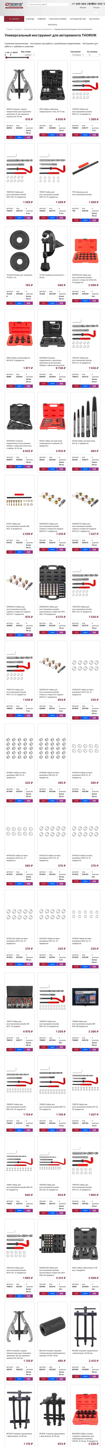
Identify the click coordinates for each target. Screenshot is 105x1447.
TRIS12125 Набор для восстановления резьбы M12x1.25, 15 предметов (82, 609)
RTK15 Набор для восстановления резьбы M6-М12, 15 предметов (18, 526)
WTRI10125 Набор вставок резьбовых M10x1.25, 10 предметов (82, 692)
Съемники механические (17, 43)
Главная (9, 29)
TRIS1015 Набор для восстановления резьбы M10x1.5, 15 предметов (82, 111)
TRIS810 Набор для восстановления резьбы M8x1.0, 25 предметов (52, 1106)
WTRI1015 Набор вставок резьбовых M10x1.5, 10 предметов (49, 940)
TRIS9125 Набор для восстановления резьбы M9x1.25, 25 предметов (49, 1023)
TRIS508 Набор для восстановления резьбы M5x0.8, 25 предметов (49, 1187)
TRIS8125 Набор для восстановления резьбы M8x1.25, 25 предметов (16, 1106)
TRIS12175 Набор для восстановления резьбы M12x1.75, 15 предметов (16, 692)
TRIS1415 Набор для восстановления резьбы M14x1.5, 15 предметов (82, 1187)
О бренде (30, 19)
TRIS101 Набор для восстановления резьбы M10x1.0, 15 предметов (49, 194)
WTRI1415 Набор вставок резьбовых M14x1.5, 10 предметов (82, 775)
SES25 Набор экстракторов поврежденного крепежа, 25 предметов (51, 443)
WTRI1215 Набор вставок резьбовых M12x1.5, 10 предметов (82, 857)
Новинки (42, 19)
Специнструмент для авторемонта (38, 29)
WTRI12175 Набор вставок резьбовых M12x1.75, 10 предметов (49, 857)
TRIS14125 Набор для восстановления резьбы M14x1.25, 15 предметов (16, 1270)
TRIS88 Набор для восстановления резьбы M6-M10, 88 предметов (83, 1023)
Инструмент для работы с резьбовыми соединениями (55, 43)
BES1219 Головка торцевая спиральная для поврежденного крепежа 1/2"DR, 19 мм (52, 1353)
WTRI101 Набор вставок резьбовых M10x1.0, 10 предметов (81, 940)
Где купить (94, 19)
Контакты (52, 25)
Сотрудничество (78, 19)
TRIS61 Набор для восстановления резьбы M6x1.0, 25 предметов (19, 1187)
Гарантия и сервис (58, 19)
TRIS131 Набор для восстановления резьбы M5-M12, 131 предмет (18, 1023)
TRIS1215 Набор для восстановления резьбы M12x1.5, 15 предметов (82, 360)
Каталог (15, 19)
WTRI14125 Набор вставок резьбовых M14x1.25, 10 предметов (17, 857)
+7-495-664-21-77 (83, 3)
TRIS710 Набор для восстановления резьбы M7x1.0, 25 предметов (85, 1106)
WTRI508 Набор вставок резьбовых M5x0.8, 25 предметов (49, 775)
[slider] (6, 57)
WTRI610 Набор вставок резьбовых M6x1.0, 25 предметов (16, 775)
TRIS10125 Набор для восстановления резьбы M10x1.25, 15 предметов (16, 194)
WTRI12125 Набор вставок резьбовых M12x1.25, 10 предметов (17, 940)
